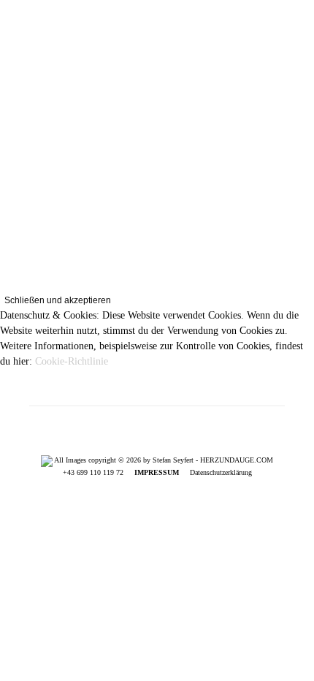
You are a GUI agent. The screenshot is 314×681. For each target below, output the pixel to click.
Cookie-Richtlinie (71, 361)
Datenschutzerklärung (221, 472)
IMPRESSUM (156, 472)
